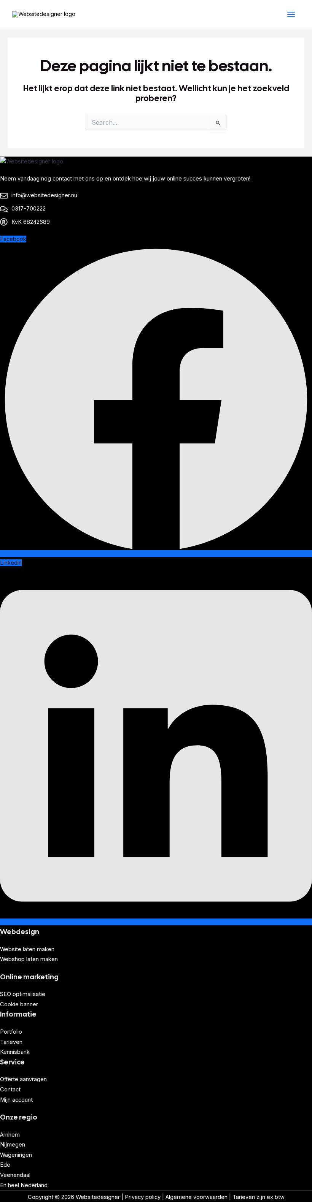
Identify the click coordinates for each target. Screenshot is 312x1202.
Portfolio (11, 1031)
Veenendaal (15, 1175)
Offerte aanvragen (23, 1079)
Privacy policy (143, 1197)
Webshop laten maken (29, 959)
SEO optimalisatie (22, 994)
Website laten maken (27, 949)
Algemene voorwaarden (197, 1197)
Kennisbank (15, 1051)
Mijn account (16, 1099)
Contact (10, 1089)
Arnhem (10, 1134)
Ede (5, 1164)
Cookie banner (19, 1004)
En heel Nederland (24, 1185)
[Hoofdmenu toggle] (291, 14)
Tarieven (11, 1042)
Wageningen (16, 1154)
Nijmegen (12, 1144)
